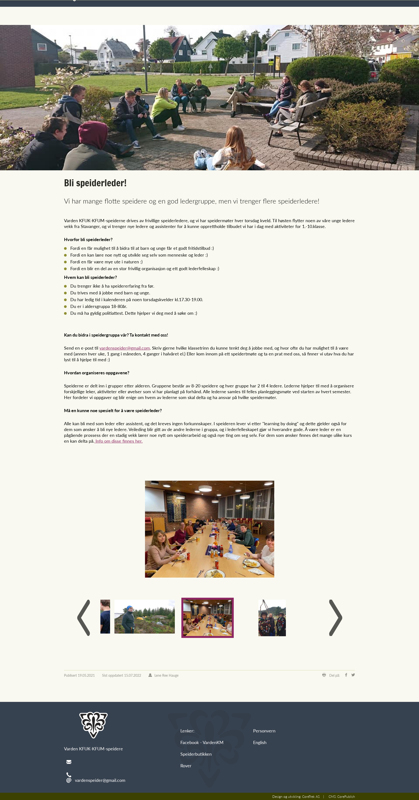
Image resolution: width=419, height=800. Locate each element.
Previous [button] (83, 618)
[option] (209, 529)
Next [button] (335, 618)
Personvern (264, 731)
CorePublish (346, 796)
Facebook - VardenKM (202, 742)
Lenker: (187, 731)
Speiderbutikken (196, 754)
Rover (186, 765)
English (259, 742)
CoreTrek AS (311, 796)
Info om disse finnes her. (118, 441)
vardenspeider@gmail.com (124, 348)
